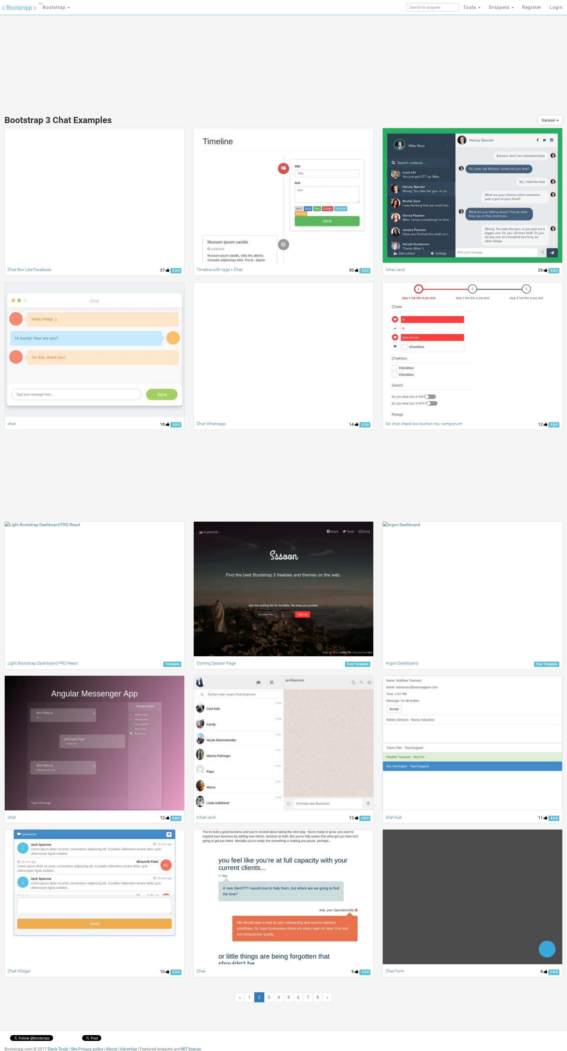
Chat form (395, 971)
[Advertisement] (239, 62)
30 (352, 270)
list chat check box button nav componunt (424, 423)
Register (531, 7)
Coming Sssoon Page (216, 663)
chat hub (394, 817)
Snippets (500, 7)
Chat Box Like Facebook (29, 269)
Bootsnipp (19, 7)
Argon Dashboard (402, 663)
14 (352, 424)
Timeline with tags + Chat (220, 269)
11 (541, 817)
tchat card (395, 269)
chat (12, 423)
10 (163, 971)
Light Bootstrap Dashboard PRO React (43, 663)
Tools (470, 7)
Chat (201, 971)
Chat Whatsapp (211, 423)
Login (556, 7)
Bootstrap (53, 6)
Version (549, 120)
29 (541, 270)
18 (163, 424)
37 (163, 270)
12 (541, 424)
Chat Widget (19, 971)
